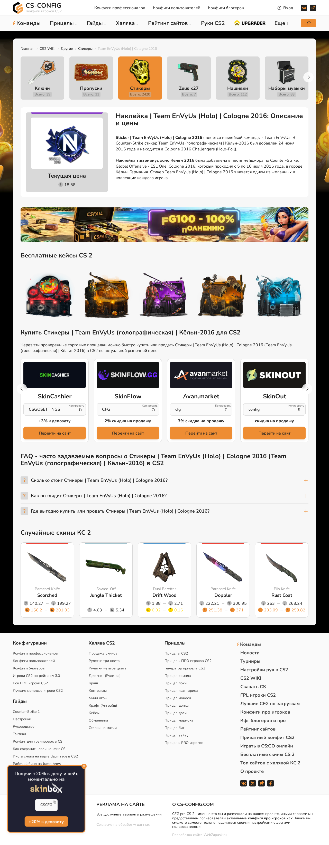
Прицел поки (175, 683)
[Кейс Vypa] (222, 296)
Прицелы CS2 (176, 653)
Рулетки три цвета (104, 660)
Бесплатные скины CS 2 (267, 754)
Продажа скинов (103, 653)
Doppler (223, 595)
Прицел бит (174, 727)
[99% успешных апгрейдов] (250, 22)
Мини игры (98, 698)
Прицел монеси (177, 698)
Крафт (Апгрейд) (103, 705)
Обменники (98, 720)
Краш (93, 683)
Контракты (98, 690)
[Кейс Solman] (164, 296)
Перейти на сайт (55, 433)
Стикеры (85, 48)
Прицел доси (175, 712)
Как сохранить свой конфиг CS (39, 748)
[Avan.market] (201, 375)
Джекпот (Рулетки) (105, 675)
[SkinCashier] (54, 375)
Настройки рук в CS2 (264, 670)
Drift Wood (164, 595)
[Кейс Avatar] (49, 296)
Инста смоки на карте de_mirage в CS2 (45, 756)
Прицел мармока (178, 720)
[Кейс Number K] (280, 296)
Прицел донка (176, 705)
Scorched (47, 595)
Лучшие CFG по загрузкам (270, 703)
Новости (250, 653)
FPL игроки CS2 (258, 695)
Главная (27, 48)
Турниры (250, 661)
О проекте (252, 771)
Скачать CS (253, 687)
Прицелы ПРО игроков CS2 (188, 660)
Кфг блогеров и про (263, 720)
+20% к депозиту (46, 821)
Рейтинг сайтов (258, 729)
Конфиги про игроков (265, 712)
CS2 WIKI (48, 48)
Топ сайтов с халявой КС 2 (270, 763)
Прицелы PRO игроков (183, 742)
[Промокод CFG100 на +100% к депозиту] (164, 224)
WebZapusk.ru (215, 835)
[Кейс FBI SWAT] (107, 296)
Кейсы (94, 712)
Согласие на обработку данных (123, 824)
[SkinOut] (274, 375)
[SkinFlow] (128, 375)
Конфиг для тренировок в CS (37, 741)
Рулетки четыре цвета (107, 668)
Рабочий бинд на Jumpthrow (37, 763)
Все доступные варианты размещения (129, 814)
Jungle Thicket (106, 595)
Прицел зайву (176, 735)
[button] (308, 77)
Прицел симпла (177, 675)
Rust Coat (281, 595)
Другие (67, 48)
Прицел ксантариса (181, 690)
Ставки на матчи (103, 727)
